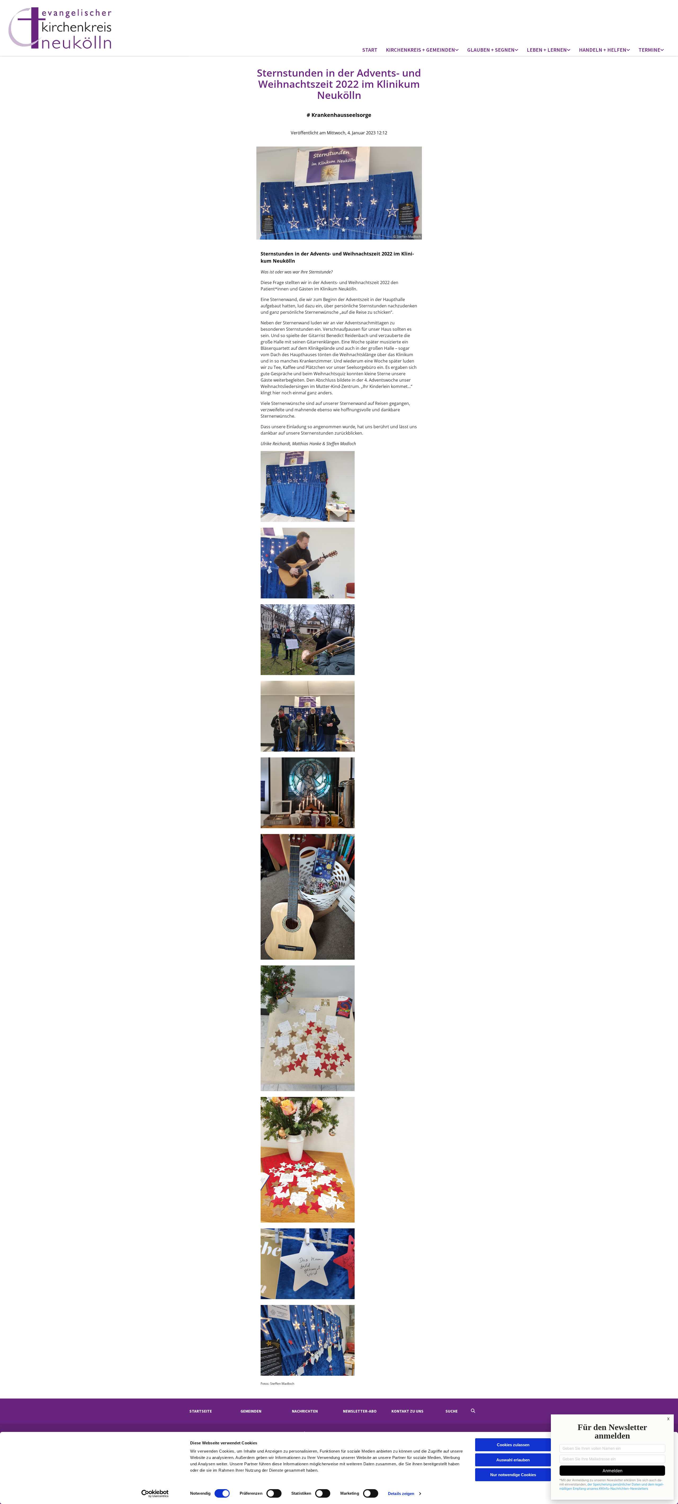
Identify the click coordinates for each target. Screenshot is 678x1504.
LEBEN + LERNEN (547, 49)
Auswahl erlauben (513, 1460)
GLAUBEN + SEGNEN (491, 49)
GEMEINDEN (250, 1411)
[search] (473, 1411)
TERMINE (649, 49)
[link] (422, 50)
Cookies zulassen (513, 1445)
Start (369, 49)
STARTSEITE (200, 1411)
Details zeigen (401, 1493)
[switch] (274, 1493)
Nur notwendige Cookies (513, 1474)
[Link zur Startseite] (89, 28)
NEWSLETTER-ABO (360, 1411)
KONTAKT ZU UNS (407, 1411)
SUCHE (451, 1411)
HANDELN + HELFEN (602, 49)
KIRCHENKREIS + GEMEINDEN (420, 49)
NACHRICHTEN (305, 1411)
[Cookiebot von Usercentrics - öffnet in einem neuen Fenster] (155, 1494)
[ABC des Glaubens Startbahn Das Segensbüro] (517, 50)
